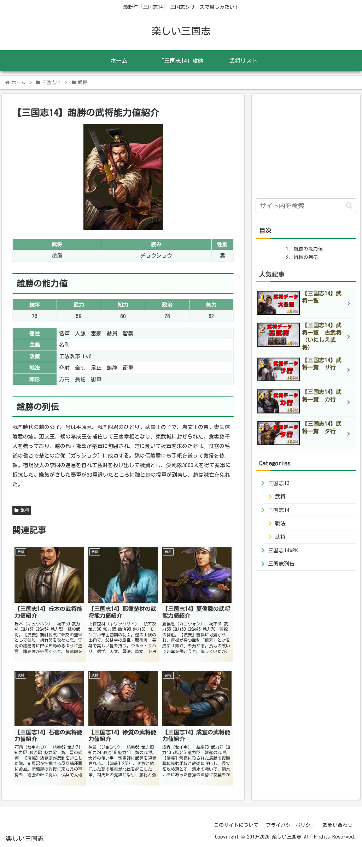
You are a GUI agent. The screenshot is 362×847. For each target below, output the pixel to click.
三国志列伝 (281, 563)
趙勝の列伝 (305, 257)
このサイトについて (236, 825)
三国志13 (279, 483)
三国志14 (279, 510)
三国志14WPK (283, 550)
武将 (23, 510)
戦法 (280, 523)
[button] (349, 205)
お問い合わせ (337, 825)
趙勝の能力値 (308, 248)
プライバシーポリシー (290, 825)
